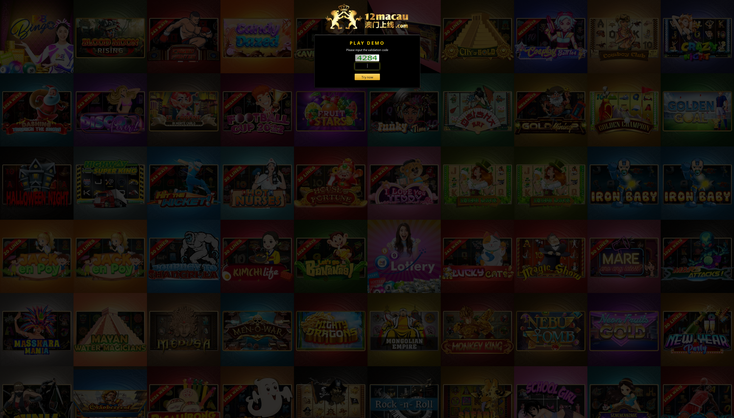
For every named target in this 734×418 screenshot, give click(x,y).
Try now (367, 77)
